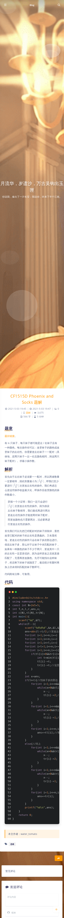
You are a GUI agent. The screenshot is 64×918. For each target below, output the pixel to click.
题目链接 (10, 436)
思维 (12, 844)
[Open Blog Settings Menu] (56, 909)
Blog (32, 5)
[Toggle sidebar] (5, 4)
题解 (28, 412)
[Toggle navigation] (58, 4)
